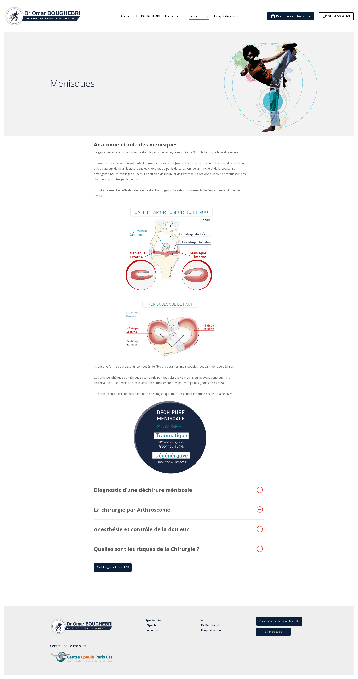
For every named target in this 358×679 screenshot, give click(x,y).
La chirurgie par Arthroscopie (132, 509)
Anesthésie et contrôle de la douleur (141, 529)
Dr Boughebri (210, 625)
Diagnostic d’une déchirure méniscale (143, 489)
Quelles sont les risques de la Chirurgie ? (146, 548)
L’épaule (150, 625)
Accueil (126, 16)
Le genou (151, 630)
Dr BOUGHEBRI (148, 16)
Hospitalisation (226, 16)
